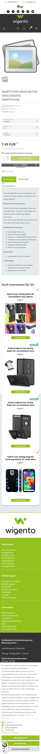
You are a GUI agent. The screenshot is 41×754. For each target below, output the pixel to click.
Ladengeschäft (8, 566)
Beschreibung (8, 179)
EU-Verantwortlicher (9, 184)
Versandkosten (8, 558)
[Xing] (27, 11)
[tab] (9, 179)
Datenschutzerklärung (11, 621)
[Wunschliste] (24, 29)
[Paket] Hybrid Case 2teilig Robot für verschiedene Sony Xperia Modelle (20, 349)
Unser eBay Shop (9, 629)
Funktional (9, 730)
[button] (20, 166)
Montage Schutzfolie (11, 581)
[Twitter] (32, 11)
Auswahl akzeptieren (20, 749)
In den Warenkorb (25, 158)
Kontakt (5, 595)
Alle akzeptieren (20, 738)
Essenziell (9, 722)
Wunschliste (8, 171)
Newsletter (6, 586)
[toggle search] (18, 29)
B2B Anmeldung (9, 626)
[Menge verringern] (8, 159)
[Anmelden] (36, 29)
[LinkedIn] (23, 11)
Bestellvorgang (8, 584)
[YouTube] (18, 11)
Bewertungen (23, 179)
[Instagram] (13, 11)
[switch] (5, 751)
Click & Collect (8, 563)
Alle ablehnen (20, 743)
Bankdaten (6, 592)
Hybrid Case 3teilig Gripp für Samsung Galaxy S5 (21, 458)
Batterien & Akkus (9, 589)
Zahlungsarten (8, 560)
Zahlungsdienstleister (13, 725)
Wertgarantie (7, 552)
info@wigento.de (31, 2)
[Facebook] (8, 11)
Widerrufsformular (10, 615)
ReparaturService (9, 550)
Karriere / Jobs (8, 555)
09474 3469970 (12, 2)
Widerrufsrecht (8, 613)
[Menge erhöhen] (8, 157)
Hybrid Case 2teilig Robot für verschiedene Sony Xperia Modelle (20, 295)
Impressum (7, 618)
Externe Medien (11, 727)
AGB (3, 623)
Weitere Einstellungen (10, 732)
